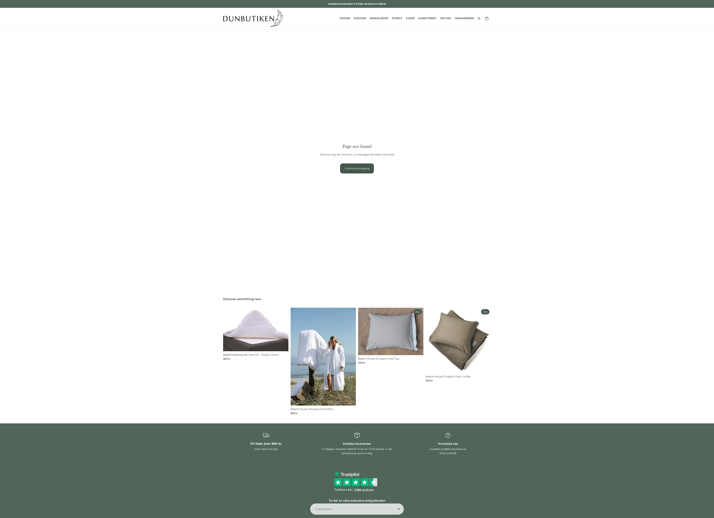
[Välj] (282, 345)
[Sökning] (479, 18)
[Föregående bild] (228, 329)
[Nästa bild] (282, 329)
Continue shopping (357, 168)
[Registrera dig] (398, 509)
